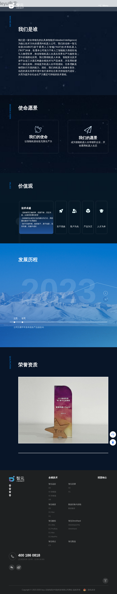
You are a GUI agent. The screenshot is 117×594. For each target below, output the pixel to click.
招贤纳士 (102, 477)
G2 (50, 508)
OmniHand (72, 529)
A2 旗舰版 (52, 492)
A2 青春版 (52, 496)
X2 (69, 488)
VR (50, 500)
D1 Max (52, 533)
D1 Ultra (52, 525)
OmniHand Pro (74, 525)
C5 (50, 545)
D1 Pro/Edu (53, 529)
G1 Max (52, 512)
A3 (50, 488)
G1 (50, 516)
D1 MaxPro (53, 537)
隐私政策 (91, 590)
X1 (69, 492)
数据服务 (71, 508)
